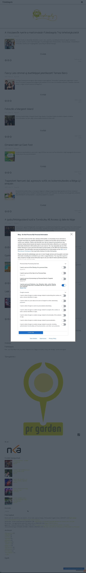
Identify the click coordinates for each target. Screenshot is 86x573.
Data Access (43, 338)
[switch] (64, 267)
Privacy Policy (52, 338)
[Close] (72, 234)
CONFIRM (31, 332)
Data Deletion (33, 338)
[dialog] (43, 286)
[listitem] (43, 264)
